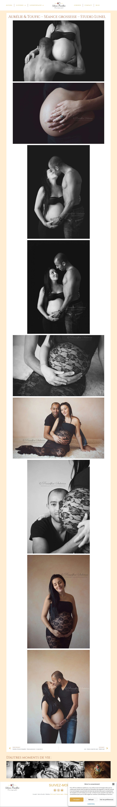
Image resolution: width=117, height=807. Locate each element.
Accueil (9, 5)
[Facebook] (54, 790)
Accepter (76, 799)
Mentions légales (60, 794)
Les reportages (35, 5)
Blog (98, 5)
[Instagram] (58, 790)
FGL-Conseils (53, 794)
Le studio (19, 5)
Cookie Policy (91, 803)
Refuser (91, 799)
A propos (77, 5)
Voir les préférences (106, 799)
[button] (113, 784)
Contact (88, 5)
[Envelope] (62, 790)
